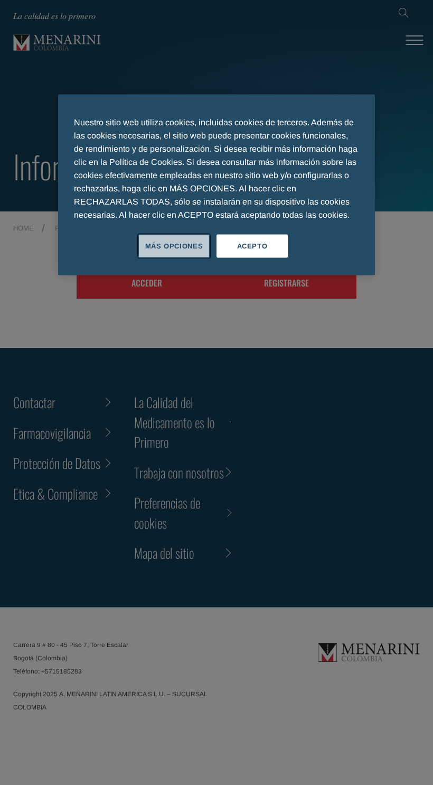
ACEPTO (252, 246)
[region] (216, 184)
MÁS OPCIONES (174, 246)
